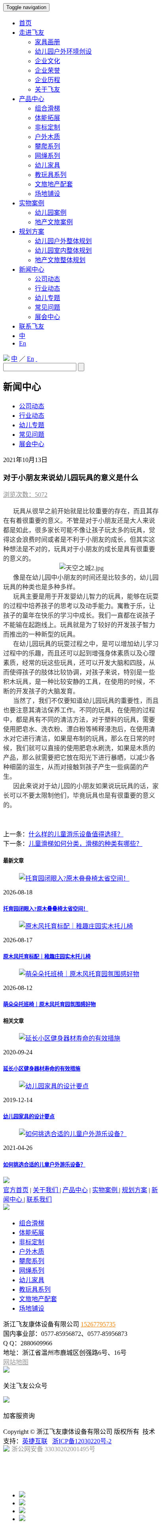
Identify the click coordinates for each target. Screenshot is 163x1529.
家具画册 (47, 42)
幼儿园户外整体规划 (63, 241)
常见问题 (47, 307)
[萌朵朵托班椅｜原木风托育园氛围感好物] (79, 974)
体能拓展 (47, 118)
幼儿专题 (47, 298)
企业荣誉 (47, 70)
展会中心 (47, 317)
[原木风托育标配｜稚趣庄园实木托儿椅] (76, 926)
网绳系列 (47, 155)
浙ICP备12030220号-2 (82, 1441)
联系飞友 (31, 326)
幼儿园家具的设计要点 (29, 1117)
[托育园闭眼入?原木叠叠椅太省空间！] (74, 878)
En (22, 343)
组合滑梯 (47, 108)
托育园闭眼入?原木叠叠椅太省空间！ (45, 909)
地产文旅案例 (54, 222)
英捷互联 (34, 1441)
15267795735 (98, 1324)
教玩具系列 (50, 174)
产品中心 (31, 99)
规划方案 (31, 231)
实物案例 (31, 203)
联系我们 (39, 1199)
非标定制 (47, 127)
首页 (25, 23)
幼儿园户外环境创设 (63, 51)
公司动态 (47, 279)
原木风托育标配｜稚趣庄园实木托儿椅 (47, 957)
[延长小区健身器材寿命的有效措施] (69, 1038)
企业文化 (47, 61)
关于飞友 (47, 89)
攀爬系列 (47, 146)
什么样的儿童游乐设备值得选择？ (75, 834)
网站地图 (15, 1362)
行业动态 (47, 288)
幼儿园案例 (50, 212)
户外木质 (47, 136)
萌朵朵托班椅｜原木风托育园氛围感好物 (49, 1004)
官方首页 (15, 1190)
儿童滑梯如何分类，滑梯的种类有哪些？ (85, 843)
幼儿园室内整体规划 (63, 250)
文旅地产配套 (54, 184)
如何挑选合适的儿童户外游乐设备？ (44, 1165)
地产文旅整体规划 (60, 260)
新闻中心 (31, 269)
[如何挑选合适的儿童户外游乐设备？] (73, 1134)
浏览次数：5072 (25, 494)
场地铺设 (47, 193)
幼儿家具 (47, 165)
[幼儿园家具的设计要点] (54, 1086)
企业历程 (47, 80)
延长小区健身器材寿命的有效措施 (41, 1069)
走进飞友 (31, 32)
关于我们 (46, 1190)
